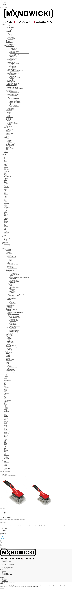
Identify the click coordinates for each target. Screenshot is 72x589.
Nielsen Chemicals (7, 207)
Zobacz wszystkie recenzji (4, 548)
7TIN (5, 158)
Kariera (5, 237)
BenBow (5, 166)
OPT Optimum (6, 433)
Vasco (5, 228)
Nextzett (5, 206)
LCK (4, 195)
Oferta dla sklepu (7, 244)
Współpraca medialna (7, 245)
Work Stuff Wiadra (7, 458)
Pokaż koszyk (4, 580)
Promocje (5, 240)
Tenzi (5, 224)
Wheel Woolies (6, 232)
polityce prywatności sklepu (34, 586)
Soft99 (5, 447)
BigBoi (5, 391)
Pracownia (5, 239)
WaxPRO (5, 231)
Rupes (5, 217)
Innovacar (5, 189)
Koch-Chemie (6, 191)
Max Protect (6, 199)
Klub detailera (6, 462)
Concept (5, 175)
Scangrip (5, 219)
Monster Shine (6, 203)
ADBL (5, 159)
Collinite (5, 398)
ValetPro (5, 227)
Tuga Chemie (6, 226)
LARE (5, 419)
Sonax (5, 223)
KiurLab (5, 415)
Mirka (5, 202)
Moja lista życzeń (4, 579)
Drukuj (1, 531)
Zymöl (5, 235)
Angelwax (5, 161)
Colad (5, 173)
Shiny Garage (6, 222)
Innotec (5, 188)
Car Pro (5, 394)
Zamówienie (4, 3)
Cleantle (5, 172)
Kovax (5, 192)
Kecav (5, 190)
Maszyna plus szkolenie (8, 238)
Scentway (5, 444)
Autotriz (5, 165)
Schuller (5, 220)
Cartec (5, 170)
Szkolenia (5, 465)
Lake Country (6, 194)
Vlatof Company (6, 230)
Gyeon (5, 185)
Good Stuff (6, 408)
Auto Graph (6, 163)
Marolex (5, 423)
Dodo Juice (6, 401)
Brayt (5, 168)
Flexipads (5, 180)
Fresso (5, 181)
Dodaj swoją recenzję (8, 517)
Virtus (5, 454)
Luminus (5, 196)
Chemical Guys (6, 171)
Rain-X (5, 440)
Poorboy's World (6, 211)
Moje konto (4, 2)
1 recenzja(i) (2, 517)
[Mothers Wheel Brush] (4, 514)
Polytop (5, 210)
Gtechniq (5, 184)
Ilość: (1, 526)
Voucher (5, 241)
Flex (5, 179)
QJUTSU (5, 215)
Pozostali (5, 212)
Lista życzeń (4, 530)
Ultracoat (5, 451)
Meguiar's (5, 201)
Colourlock (6, 174)
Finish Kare (6, 178)
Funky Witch (6, 182)
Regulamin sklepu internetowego (7, 574)
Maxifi (5, 200)
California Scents (6, 169)
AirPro (5, 384)
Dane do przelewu (5, 581)
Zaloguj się (4, 4)
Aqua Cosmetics (6, 387)
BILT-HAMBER (6, 167)
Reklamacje (4, 571)
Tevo (5, 225)
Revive (5, 216)
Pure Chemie (6, 214)
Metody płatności (5, 573)
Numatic (5, 208)
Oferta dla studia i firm (7, 469)
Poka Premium (6, 209)
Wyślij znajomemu (3, 533)
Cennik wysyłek (4, 572)
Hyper (5, 412)
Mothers (5, 204)
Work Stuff (6, 233)
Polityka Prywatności (5, 575)
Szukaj (1, 471)
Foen (5, 405)
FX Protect (5, 183)
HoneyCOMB (6, 186)
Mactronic (5, 198)
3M (4, 157)
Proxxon (5, 213)
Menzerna (5, 426)
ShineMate (6, 221)
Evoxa (5, 177)
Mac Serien (6, 197)
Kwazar (5, 193)
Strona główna (4, 474)
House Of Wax (6, 187)
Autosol (5, 164)
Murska (5, 205)
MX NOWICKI (6, 430)
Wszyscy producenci (7, 380)
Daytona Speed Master (7, 176)
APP (5, 162)
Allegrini (5, 160)
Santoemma (6, 218)
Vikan (5, 229)
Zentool (5, 234)
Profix (5, 437)
